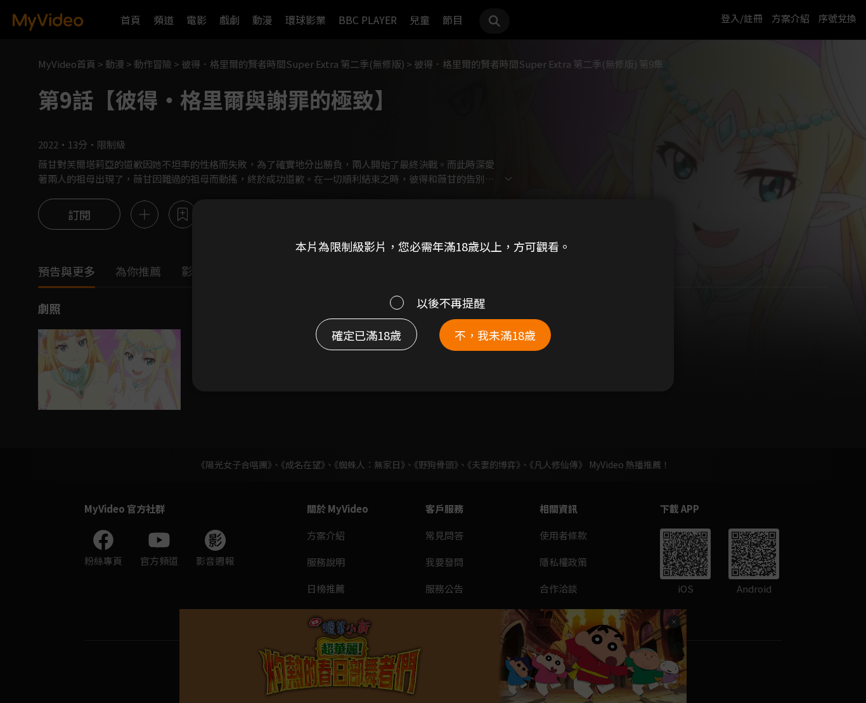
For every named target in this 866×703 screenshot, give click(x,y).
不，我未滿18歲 (495, 335)
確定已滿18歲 (366, 335)
